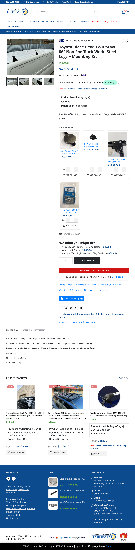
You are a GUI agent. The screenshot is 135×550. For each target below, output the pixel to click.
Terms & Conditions (16, 502)
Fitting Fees (72, 22)
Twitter (66, 308)
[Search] (94, 11)
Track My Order (14, 515)
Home (10, 22)
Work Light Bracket (77, 250)
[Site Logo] (17, 12)
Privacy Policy (13, 511)
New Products (48, 22)
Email (81, 308)
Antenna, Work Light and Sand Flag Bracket (89, 253)
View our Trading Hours (18, 486)
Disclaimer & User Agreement (20, 508)
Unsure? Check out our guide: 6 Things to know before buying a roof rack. (91, 285)
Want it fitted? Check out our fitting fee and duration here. (84, 290)
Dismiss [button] (110, 546)
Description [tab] (12, 330)
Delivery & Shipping (16, 505)
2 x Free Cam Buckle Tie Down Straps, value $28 (85, 89)
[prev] (124, 41)
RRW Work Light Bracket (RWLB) (91, 145)
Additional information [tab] (34, 330)
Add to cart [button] (71, 175)
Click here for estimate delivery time (77, 322)
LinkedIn (71, 308)
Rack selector (33, 22)
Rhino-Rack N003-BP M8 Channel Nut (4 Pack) (69, 211)
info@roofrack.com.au (104, 501)
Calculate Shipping (73, 298)
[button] (7, 57)
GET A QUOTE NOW (109, 22)
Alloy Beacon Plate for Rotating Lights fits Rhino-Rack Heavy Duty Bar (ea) (69, 152)
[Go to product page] (53, 482)
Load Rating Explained (17, 489)
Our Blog (10, 492)
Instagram (14, 479)
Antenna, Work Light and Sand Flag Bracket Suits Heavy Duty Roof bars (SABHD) (117, 160)
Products (19, 22)
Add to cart (89, 260)
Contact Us (85, 22)
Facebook (61, 308)
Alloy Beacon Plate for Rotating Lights (87, 247)
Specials (95, 22)
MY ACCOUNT (123, 2)
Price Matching (14, 26)
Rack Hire (60, 22)
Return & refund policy (17, 499)
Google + (76, 308)
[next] (127, 41)
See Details (117, 276)
